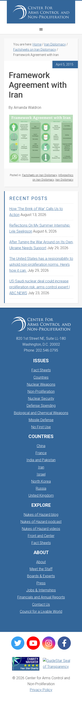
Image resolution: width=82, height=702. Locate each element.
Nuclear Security (41, 398)
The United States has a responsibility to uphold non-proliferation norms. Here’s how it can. (41, 264)
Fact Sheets (41, 370)
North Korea (41, 481)
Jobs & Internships (41, 590)
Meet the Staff (41, 569)
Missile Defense (41, 420)
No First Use (41, 427)
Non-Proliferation (41, 391)
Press (41, 583)
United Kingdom (41, 495)
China (41, 446)
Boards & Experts (41, 576)
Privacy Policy (41, 690)
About (41, 562)
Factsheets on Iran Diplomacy (39, 175)
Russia (41, 488)
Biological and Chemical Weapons (41, 413)
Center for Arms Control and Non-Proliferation (41, 12)
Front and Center (41, 536)
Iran (41, 467)
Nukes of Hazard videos (41, 529)
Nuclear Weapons (41, 384)
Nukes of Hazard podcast (41, 522)
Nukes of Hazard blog (41, 514)
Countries (41, 377)
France (41, 453)
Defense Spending (41, 405)
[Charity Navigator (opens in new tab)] (25, 664)
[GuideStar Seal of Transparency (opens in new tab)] (56, 664)
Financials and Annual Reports (41, 597)
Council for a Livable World (41, 611)
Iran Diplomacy (64, 179)
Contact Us (41, 604)
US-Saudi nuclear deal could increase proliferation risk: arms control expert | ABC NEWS (39, 287)
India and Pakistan (41, 460)
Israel (41, 474)
